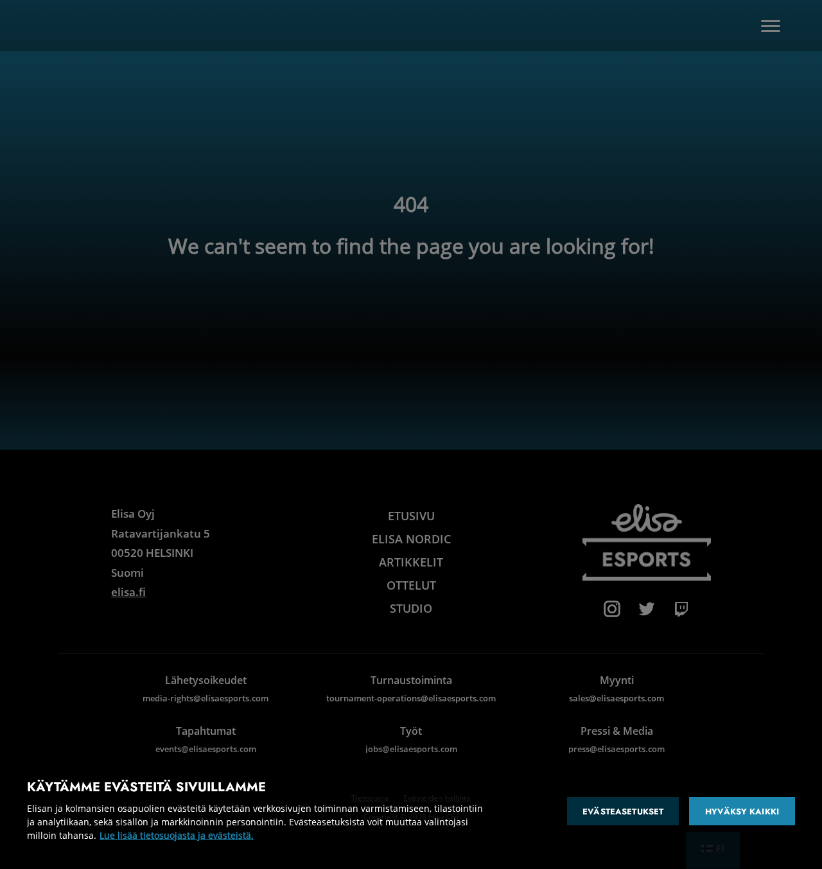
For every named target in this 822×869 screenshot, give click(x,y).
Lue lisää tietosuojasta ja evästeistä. (177, 835)
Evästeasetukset (622, 811)
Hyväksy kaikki (742, 811)
